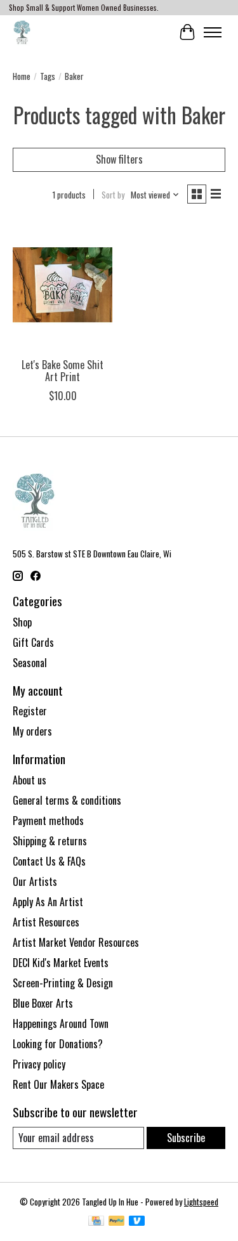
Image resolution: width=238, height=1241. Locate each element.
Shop (22, 622)
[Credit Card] (96, 1222)
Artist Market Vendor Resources (76, 942)
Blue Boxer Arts (43, 1003)
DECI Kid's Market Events (61, 962)
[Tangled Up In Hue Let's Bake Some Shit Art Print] (62, 285)
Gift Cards (33, 642)
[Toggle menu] (212, 32)
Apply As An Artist (48, 901)
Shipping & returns (50, 840)
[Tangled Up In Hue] (22, 32)
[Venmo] (137, 1222)
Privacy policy (39, 1064)
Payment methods (48, 820)
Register (30, 710)
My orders (32, 731)
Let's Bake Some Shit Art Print (62, 370)
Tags (47, 76)
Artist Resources (46, 922)
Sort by (113, 194)
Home (21, 76)
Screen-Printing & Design (63, 983)
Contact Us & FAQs (49, 861)
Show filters (119, 159)
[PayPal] (117, 1222)
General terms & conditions (67, 800)
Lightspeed (201, 1201)
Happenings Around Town (61, 1023)
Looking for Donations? (58, 1043)
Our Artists (35, 881)
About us (29, 780)
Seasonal (30, 662)
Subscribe (186, 1137)
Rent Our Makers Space (58, 1084)
